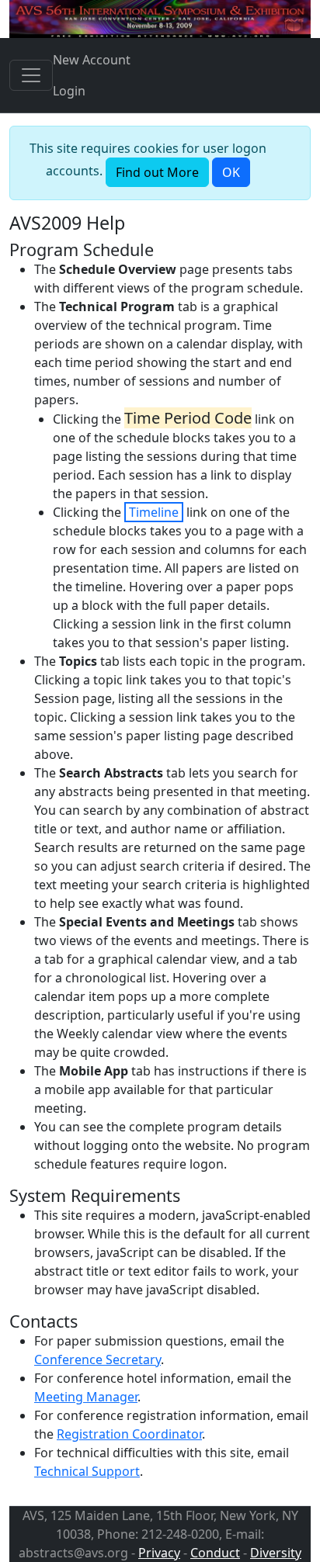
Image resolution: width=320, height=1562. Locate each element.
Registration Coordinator (129, 1434)
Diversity (275, 1552)
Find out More (157, 172)
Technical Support (87, 1471)
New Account (91, 59)
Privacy (159, 1552)
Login (69, 90)
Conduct (215, 1552)
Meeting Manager (85, 1396)
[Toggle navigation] (31, 75)
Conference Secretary (97, 1359)
